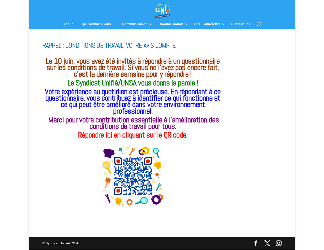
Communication (135, 24)
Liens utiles (240, 24)
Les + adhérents (207, 24)
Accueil (69, 24)
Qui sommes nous (96, 24)
